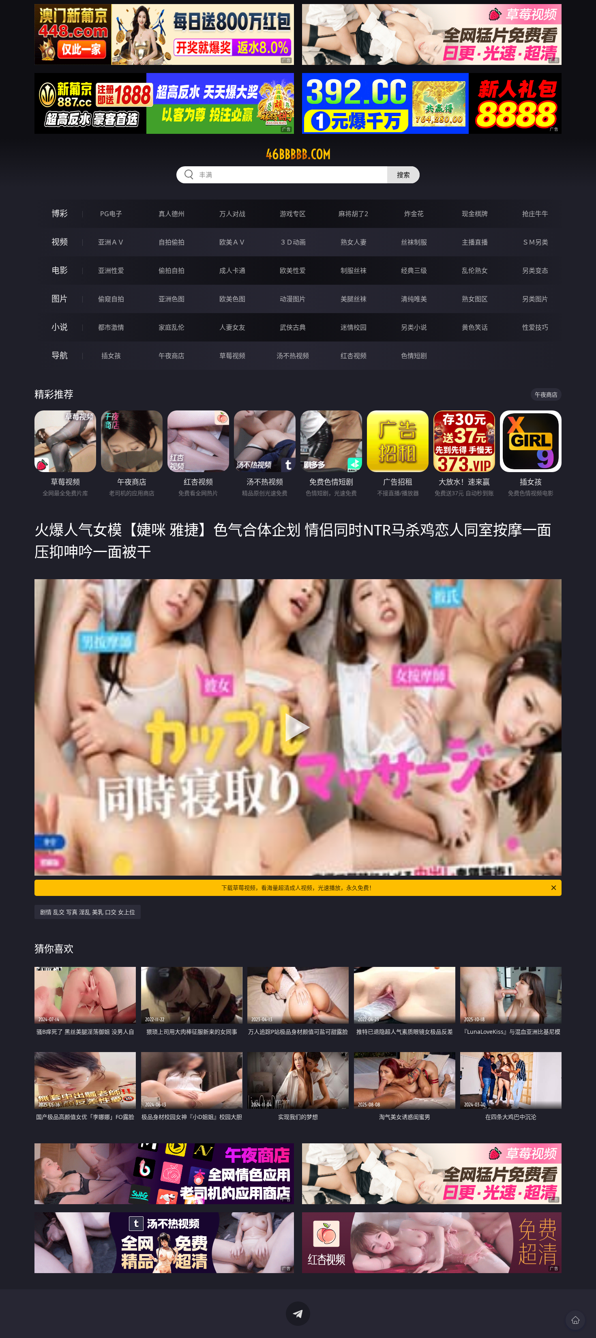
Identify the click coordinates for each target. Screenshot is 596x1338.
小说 (59, 327)
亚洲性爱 (111, 270)
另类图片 (535, 298)
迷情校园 (354, 327)
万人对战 (232, 213)
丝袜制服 (414, 242)
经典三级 (414, 270)
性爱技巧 (535, 327)
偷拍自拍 (171, 270)
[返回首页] (575, 1320)
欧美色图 (232, 298)
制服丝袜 (354, 270)
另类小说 (414, 327)
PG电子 (111, 213)
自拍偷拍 (171, 242)
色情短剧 (414, 355)
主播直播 (475, 242)
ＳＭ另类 (535, 242)
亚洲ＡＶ (111, 242)
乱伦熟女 (475, 270)
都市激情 (111, 327)
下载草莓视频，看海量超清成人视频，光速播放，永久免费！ (298, 887)
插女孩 (111, 355)
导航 (59, 355)
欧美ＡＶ (232, 242)
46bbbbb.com (298, 154)
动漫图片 (293, 298)
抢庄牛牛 (535, 213)
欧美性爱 (293, 270)
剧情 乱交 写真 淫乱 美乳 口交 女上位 (87, 912)
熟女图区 (475, 298)
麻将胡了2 (353, 213)
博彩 (59, 213)
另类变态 (535, 270)
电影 (59, 270)
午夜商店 (171, 355)
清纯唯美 (414, 298)
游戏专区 (293, 213)
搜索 (403, 174)
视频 (59, 241)
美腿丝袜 (354, 298)
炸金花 (414, 213)
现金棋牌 (475, 213)
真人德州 (171, 213)
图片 (59, 298)
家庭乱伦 (171, 327)
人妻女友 (232, 327)
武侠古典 (293, 327)
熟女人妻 (354, 242)
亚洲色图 (171, 298)
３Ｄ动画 (293, 242)
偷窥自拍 (111, 298)
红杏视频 (354, 355)
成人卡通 (232, 270)
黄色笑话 (475, 327)
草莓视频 (232, 355)
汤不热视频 (293, 355)
